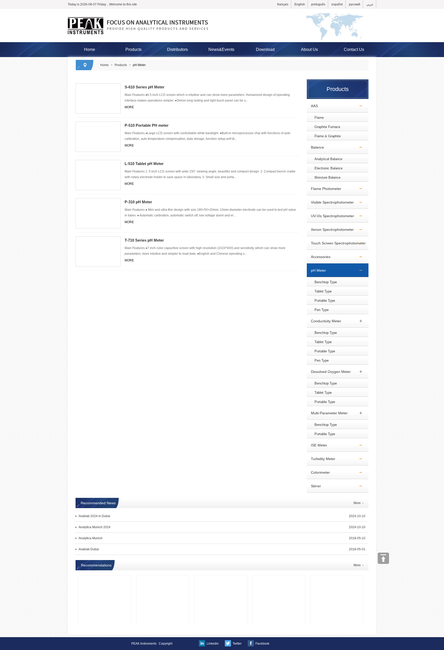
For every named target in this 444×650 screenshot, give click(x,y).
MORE (129, 107)
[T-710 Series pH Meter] (98, 239)
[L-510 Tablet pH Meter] (98, 162)
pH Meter (139, 65)
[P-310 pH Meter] (98, 200)
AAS (312, 106)
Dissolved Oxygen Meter (329, 372)
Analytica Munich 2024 (94, 527)
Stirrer (314, 486)
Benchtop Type (325, 282)
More (357, 503)
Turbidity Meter (321, 459)
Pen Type (321, 310)
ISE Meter (317, 445)
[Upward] (383, 558)
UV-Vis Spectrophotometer (330, 216)
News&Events (221, 49)
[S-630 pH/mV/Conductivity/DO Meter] (105, 583)
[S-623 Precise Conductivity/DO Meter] (163, 583)
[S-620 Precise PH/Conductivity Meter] (337, 583)
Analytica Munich (91, 538)
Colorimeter (318, 472)
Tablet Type (323, 291)
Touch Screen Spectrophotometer (336, 243)
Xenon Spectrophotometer (330, 229)
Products (133, 49)
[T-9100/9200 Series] (279, 583)
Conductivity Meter (324, 321)
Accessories (318, 257)
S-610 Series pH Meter (144, 87)
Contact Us (354, 49)
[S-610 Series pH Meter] (98, 85)
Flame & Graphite (327, 136)
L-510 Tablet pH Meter (144, 163)
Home (89, 49)
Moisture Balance (327, 177)
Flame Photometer (324, 189)
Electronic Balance (328, 168)
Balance (315, 147)
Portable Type (324, 301)
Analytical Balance (328, 159)
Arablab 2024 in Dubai (94, 516)
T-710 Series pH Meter (144, 240)
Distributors (177, 49)
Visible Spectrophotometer (330, 202)
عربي (369, 4)
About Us (309, 49)
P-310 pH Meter (138, 202)
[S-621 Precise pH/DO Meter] (221, 583)
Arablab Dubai (89, 549)
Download (265, 49)
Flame (319, 118)
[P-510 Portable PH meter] (98, 124)
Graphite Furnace (327, 127)
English (299, 4)
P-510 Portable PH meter (147, 125)
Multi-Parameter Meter (327, 413)
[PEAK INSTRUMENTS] (222, 11)
